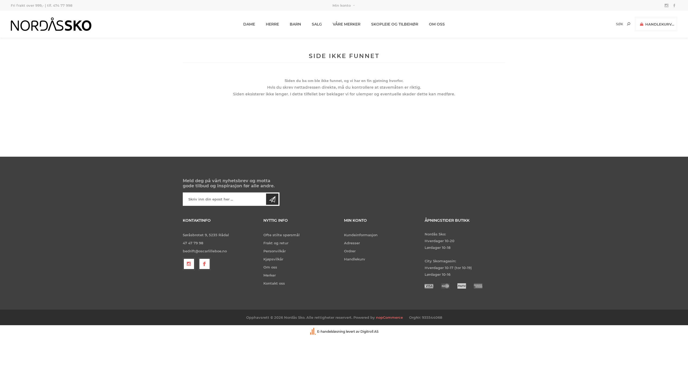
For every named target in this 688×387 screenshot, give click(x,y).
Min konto (341, 5)
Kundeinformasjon (361, 235)
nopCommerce (389, 317)
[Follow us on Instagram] (189, 264)
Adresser (352, 243)
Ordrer (350, 251)
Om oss (270, 267)
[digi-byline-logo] (313, 331)
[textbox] (610, 24)
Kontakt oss (274, 283)
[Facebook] (204, 264)
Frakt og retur (275, 243)
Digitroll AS (369, 331)
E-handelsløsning (331, 331)
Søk (628, 24)
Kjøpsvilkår (273, 259)
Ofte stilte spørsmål (281, 235)
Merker (269, 275)
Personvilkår (274, 251)
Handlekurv (354, 259)
